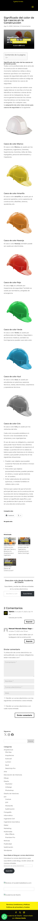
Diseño (6, 781)
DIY (5, 797)
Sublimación (10, 809)
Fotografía (7, 812)
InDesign (8, 787)
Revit (7, 765)
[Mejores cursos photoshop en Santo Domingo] (12, 895)
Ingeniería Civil (9, 819)
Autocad (8, 759)
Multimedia (8, 832)
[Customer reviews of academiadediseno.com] (17, 883)
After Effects (9, 834)
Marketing (7, 828)
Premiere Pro (10, 837)
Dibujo (6, 778)
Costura (8, 799)
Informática (8, 815)
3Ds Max (8, 752)
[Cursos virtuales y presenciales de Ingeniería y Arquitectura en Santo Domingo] (24, 540)
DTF (6, 802)
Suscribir (9, 871)
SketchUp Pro (10, 768)
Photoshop (9, 790)
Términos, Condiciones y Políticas (18, 904)
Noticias (16, 26)
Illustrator (8, 784)
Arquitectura (8, 750)
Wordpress (8, 850)
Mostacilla (9, 806)
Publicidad (8, 844)
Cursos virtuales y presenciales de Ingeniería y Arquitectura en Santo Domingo (24, 549)
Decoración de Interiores (13, 775)
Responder (29, 622)
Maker (6, 825)
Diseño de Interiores (11, 793)
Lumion (8, 762)
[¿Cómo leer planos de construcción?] (10, 562)
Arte (5, 772)
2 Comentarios (25, 26)
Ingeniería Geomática (12, 822)
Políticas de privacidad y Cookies (18, 907)
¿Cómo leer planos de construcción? (8, 568)
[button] (4, 917)
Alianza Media (20, 918)
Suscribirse (27, 594)
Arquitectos (9, 755)
